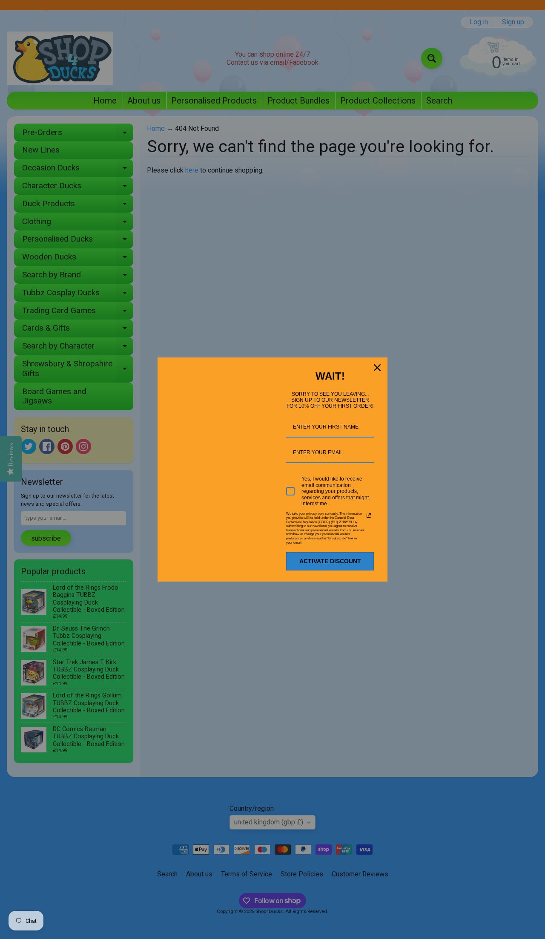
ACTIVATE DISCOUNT (330, 561)
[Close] (377, 367)
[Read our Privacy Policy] (369, 515)
